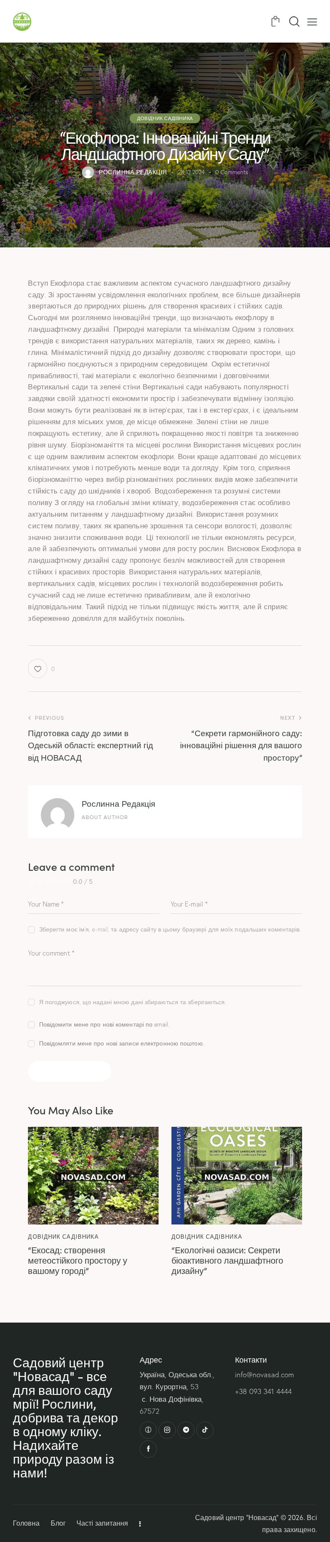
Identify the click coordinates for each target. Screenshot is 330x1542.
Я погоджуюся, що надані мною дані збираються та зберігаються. (132, 1002)
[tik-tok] (205, 1430)
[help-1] (148, 1430)
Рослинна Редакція (118, 803)
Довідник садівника (165, 117)
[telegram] (186, 1430)
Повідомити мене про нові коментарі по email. (104, 1024)
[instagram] (167, 1430)
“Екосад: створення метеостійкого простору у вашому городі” (77, 1259)
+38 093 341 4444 (263, 1391)
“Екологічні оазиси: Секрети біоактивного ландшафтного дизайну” (227, 1259)
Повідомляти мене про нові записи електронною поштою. (121, 1043)
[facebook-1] (148, 1449)
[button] (312, 22)
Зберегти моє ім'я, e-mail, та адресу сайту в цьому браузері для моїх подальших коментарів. (170, 929)
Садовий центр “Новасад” (236, 1517)
